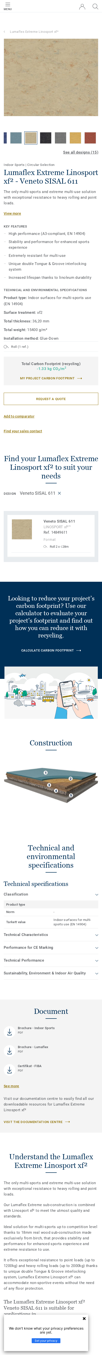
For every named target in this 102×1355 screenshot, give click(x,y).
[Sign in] (82, 7)
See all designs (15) (80, 152)
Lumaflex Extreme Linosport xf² (34, 32)
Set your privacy (46, 1340)
